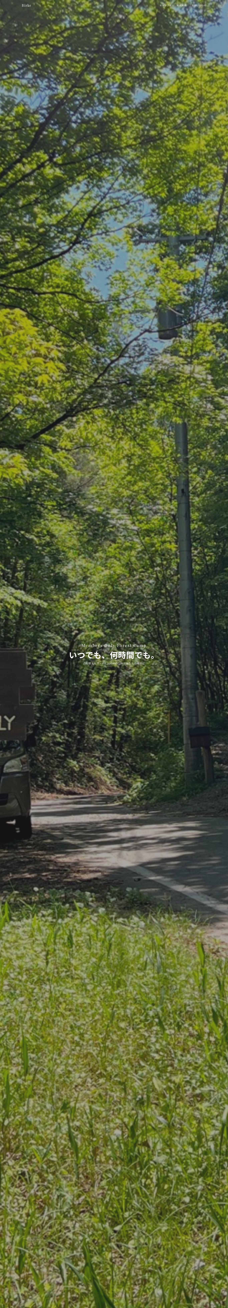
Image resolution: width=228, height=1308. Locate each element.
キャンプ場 (166, 5)
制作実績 (181, 5)
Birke (26, 5)
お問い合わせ (199, 5)
